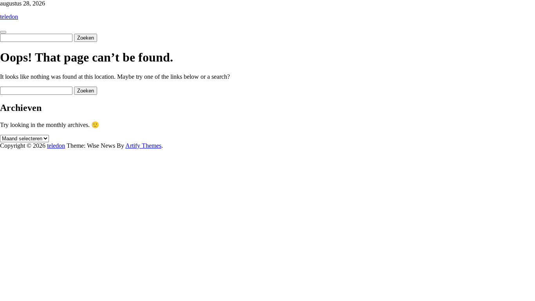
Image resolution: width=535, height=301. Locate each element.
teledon (9, 16)
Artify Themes (143, 145)
